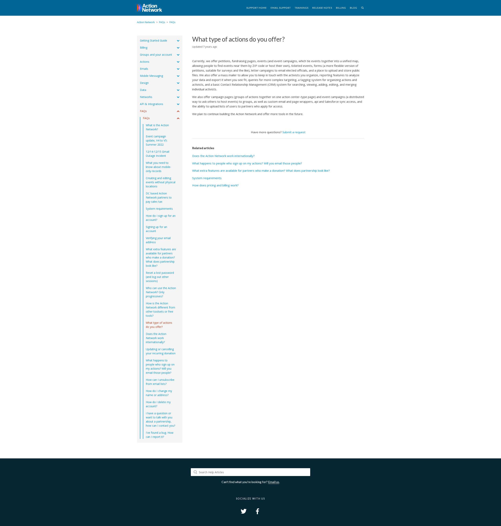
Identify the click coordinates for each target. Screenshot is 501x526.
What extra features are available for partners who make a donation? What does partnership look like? (261, 170)
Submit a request (293, 132)
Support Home (256, 7)
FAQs (162, 22)
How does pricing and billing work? (215, 185)
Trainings (301, 7)
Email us (273, 482)
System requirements (207, 178)
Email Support (281, 7)
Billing (341, 7)
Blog (353, 7)
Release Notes (322, 7)
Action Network (146, 22)
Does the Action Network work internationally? (223, 156)
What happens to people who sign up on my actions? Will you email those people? (247, 163)
